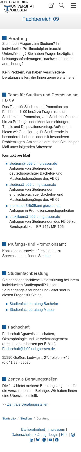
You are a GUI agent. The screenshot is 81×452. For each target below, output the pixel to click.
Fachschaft (11, 349)
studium (15, 163)
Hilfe (64, 435)
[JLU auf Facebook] (56, 439)
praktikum (17, 216)
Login (54, 435)
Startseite (9, 418)
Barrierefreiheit (33, 429)
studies (15, 184)
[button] (51, 5)
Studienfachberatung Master (31, 309)
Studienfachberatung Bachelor (33, 304)
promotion (17, 206)
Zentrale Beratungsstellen (27, 404)
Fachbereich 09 (40, 19)
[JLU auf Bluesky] (38, 439)
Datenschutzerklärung (29, 435)
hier (47, 256)
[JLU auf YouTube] (50, 439)
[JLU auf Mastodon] (44, 439)
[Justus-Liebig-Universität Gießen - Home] (18, 6)
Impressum (56, 429)
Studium (26, 418)
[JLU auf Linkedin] (32, 439)
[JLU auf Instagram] (73, 435)
